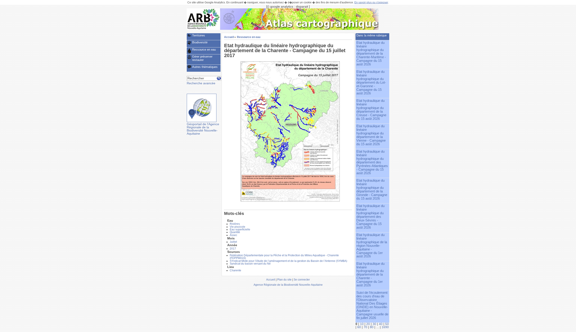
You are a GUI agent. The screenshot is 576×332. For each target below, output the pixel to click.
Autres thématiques (205, 67)
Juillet (233, 241)
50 (387, 324)
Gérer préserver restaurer (202, 58)
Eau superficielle (240, 229)
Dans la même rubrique (371, 35)
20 (368, 324)
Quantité (235, 232)
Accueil (229, 37)
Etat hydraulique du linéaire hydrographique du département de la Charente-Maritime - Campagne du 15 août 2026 (371, 53)
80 (372, 327)
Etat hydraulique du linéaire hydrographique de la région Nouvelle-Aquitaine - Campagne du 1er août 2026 (371, 245)
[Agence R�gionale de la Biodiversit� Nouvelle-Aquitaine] (203, 29)
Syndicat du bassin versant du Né (250, 263)
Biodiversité (199, 42)
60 (359, 327)
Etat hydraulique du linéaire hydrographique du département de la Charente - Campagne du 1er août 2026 (370, 274)
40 (380, 324)
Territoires (198, 35)
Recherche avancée (201, 83)
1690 (385, 327)
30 (374, 324)
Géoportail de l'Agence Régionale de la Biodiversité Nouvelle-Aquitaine (203, 129)
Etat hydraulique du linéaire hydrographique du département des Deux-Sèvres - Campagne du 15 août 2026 (370, 216)
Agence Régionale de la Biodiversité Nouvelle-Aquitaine (288, 284)
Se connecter (302, 279)
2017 (233, 248)
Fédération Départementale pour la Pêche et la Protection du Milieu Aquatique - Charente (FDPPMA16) (284, 257)
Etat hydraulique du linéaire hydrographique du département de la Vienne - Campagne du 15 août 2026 (371, 135)
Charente (235, 270)
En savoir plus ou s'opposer (371, 2)
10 (362, 324)
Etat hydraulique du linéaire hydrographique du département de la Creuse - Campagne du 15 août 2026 (371, 109)
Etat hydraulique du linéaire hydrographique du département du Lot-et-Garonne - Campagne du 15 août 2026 (371, 82)
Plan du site (284, 279)
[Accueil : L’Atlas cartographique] (299, 29)
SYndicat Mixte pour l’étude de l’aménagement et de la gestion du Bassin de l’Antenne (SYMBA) (288, 261)
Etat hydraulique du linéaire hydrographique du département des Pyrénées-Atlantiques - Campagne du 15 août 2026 (372, 162)
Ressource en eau (248, 37)
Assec (233, 235)
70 (365, 327)
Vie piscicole (237, 226)
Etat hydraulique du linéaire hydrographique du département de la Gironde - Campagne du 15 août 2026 (371, 189)
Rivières (235, 223)
